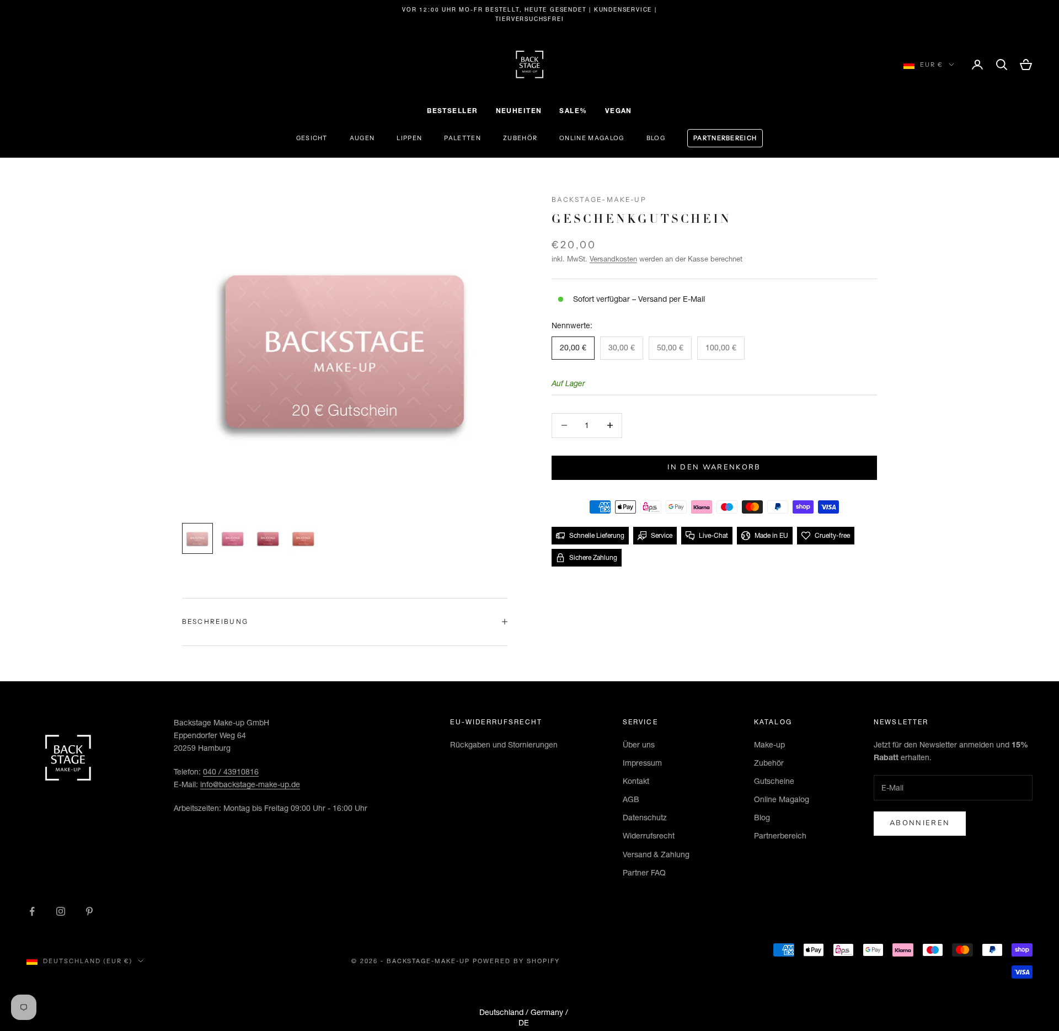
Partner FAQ (644, 873)
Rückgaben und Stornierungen (504, 745)
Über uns (639, 745)
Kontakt (636, 781)
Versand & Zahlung (656, 854)
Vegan (618, 110)
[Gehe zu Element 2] (232, 538)
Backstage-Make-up (599, 199)
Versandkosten (613, 258)
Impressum (642, 763)
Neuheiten (519, 110)
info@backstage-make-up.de (250, 784)
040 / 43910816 (231, 772)
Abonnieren (920, 823)
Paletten (462, 138)
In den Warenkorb (714, 467)
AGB (631, 799)
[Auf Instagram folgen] (60, 911)
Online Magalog (591, 138)
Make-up (769, 745)
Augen (362, 138)
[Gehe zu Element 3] (268, 538)
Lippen (409, 138)
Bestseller (452, 110)
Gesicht (312, 138)
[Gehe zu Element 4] (303, 538)
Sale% (573, 110)
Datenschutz (645, 817)
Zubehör (520, 138)
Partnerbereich (725, 138)
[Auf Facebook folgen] (32, 911)
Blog (655, 138)
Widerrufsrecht (649, 836)
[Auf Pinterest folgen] (89, 911)
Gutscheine (774, 781)
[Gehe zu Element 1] (197, 538)
